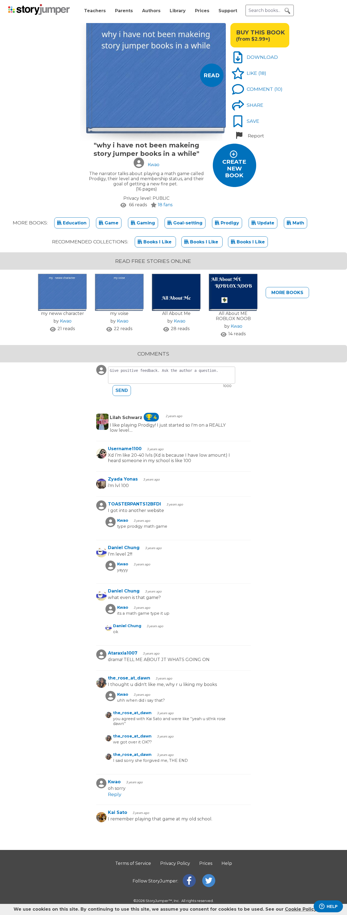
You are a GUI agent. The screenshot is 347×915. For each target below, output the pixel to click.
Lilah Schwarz (133, 417)
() (262, 73)
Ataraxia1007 (122, 653)
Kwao (66, 321)
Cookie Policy (300, 909)
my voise (119, 313)
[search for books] (287, 11)
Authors (151, 10)
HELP (332, 906)
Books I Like (157, 241)
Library (178, 10)
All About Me (176, 313)
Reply (114, 794)
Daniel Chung (124, 547)
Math (297, 222)
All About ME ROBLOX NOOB (233, 316)
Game (110, 222)
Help (226, 863)
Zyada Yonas (123, 479)
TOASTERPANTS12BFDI (134, 504)
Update (265, 222)
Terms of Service (133, 863)
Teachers (95, 10)
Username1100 (125, 448)
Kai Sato (117, 812)
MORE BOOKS (287, 292)
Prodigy (229, 222)
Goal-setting (187, 222)
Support (228, 10)
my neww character (62, 313)
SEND (121, 390)
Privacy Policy (175, 863)
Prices (202, 10)
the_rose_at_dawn (129, 678)
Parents (124, 10)
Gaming (145, 222)
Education (74, 222)
